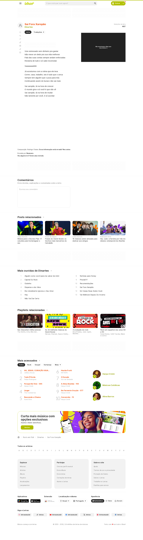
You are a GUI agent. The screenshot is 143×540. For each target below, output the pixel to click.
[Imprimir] (20, 45)
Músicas (23, 466)
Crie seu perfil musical (65, 466)
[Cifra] (20, 42)
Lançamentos (25, 485)
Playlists (23, 478)
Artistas (23, 470)
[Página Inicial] (18, 437)
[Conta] (123, 3)
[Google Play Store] (23, 501)
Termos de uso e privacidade (104, 470)
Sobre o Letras (99, 478)
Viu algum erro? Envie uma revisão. (30, 156)
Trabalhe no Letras (100, 481)
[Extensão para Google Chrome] (49, 501)
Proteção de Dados (101, 474)
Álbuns (22, 474)
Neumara (29, 153)
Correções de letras (64, 478)
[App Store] (35, 501)
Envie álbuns (61, 470)
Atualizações (24, 481)
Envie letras (61, 474)
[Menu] (20, 3)
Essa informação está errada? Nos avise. (55, 149)
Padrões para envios (101, 485)
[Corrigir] (20, 49)
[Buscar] (95, 3)
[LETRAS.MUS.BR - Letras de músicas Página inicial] (29, 3)
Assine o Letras (62, 481)
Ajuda (96, 466)
